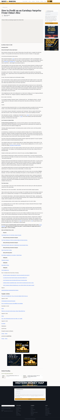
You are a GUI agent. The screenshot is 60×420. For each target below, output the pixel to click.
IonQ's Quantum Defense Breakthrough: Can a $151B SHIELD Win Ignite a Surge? (18, 285)
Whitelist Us (47, 409)
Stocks (30, 1)
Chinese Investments (9, 290)
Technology (37, 1)
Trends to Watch (24, 1)
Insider (50, 1)
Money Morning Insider (34, 412)
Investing (33, 1)
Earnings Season (12, 3)
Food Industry (15, 290)
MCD (28, 115)
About (45, 1)
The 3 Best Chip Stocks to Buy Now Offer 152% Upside (12, 318)
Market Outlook (18, 3)
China (4, 290)
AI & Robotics (7, 3)
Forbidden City (12, 61)
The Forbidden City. (5, 270)
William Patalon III (9, 373)
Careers (32, 408)
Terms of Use (47, 408)
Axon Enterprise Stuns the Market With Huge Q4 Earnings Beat (15, 280)
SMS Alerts (32, 413)
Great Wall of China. (5, 265)
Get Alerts (51, 23)
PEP (20, 220)
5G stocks (3, 323)
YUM (21, 116)
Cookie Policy (47, 412)
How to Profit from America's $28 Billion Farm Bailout (12, 303)
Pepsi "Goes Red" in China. (7, 250)
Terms (6, 333)
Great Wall (6, 61)
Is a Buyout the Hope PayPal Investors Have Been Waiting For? (15, 277)
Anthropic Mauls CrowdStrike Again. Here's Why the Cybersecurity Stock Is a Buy (18, 282)
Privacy (3, 333)
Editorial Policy (33, 409)
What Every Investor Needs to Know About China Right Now (13, 311)
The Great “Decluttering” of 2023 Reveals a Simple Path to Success (15, 296)
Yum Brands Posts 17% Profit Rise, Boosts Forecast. (11, 235)
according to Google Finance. (15, 145)
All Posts (42, 1)
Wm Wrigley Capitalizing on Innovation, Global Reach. (12, 255)
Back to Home (5, 7)
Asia (2, 290)
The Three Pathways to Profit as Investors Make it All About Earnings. (14, 240)
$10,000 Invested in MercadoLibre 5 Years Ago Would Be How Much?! (16, 275)
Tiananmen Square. (5, 260)
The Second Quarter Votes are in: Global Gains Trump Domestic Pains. (15, 245)
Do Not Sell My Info (48, 413)
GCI (13, 58)
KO (32, 220)
